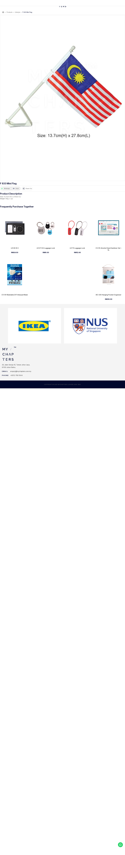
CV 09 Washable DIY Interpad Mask (15, 295)
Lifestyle (18, 12)
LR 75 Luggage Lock (77, 248)
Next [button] (118, 326)
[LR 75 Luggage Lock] (77, 227)
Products (10, 12)
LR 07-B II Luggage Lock (46, 248)
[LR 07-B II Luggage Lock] (46, 227)
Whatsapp (7, 188)
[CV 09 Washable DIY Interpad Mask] (15, 274)
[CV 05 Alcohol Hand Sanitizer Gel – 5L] (109, 227)
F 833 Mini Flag (27, 12)
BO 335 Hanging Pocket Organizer (108, 295)
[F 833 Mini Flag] (62, 98)
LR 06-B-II (14, 248)
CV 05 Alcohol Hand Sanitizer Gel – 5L (108, 249)
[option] (34, 325)
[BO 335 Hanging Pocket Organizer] (109, 274)
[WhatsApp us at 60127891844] (120, 844)
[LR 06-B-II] (15, 227)
